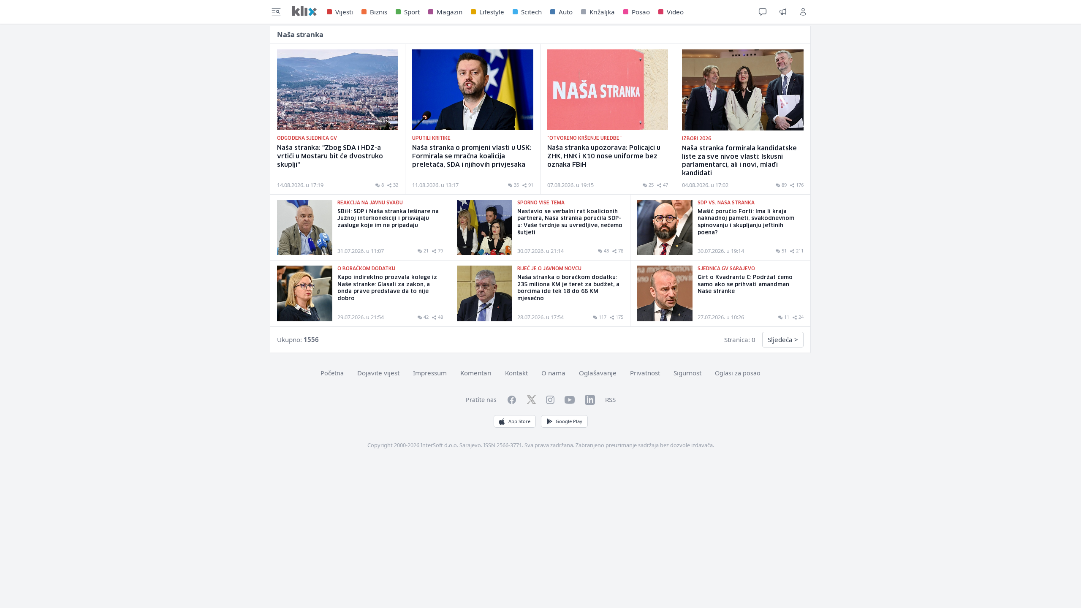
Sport (412, 12)
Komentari (476, 373)
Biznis (378, 12)
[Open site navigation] (276, 12)
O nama (553, 373)
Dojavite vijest (378, 373)
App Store (519, 421)
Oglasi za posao (738, 373)
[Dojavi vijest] (782, 11)
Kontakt (516, 373)
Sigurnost (687, 373)
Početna (332, 373)
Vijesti (344, 12)
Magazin (449, 12)
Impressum (430, 373)
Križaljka (602, 12)
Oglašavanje (598, 373)
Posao (641, 12)
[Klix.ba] (304, 11)
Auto (566, 12)
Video (675, 12)
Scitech (531, 12)
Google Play (569, 421)
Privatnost (645, 373)
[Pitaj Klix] (762, 11)
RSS (610, 399)
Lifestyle (491, 12)
